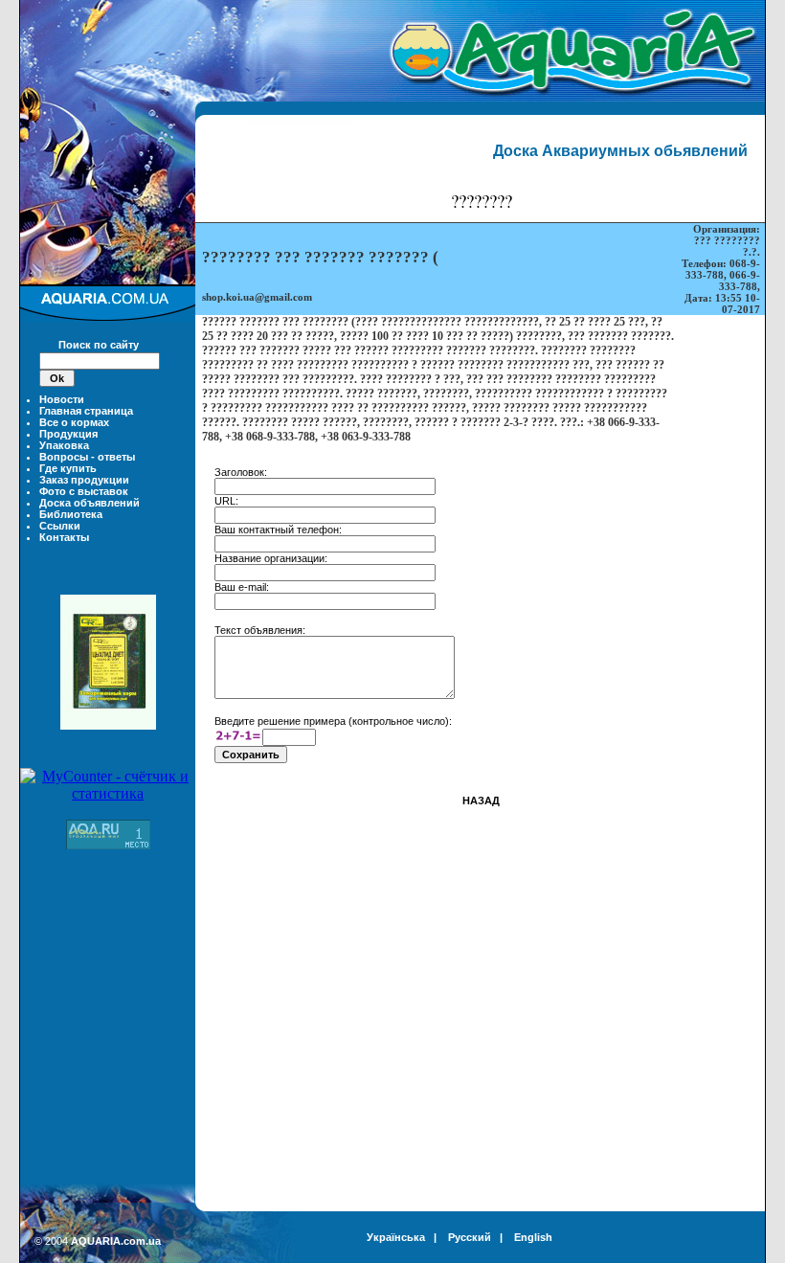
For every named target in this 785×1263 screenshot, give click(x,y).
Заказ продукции (84, 479)
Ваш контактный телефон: (278, 529)
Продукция (68, 434)
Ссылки (59, 525)
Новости (61, 399)
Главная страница (86, 411)
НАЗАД (481, 800)
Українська (396, 1237)
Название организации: (270, 558)
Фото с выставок (83, 491)
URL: (226, 501)
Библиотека (70, 514)
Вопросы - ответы (87, 456)
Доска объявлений (89, 502)
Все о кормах (74, 422)
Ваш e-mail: (241, 587)
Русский (469, 1237)
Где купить (68, 468)
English (533, 1237)
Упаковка (64, 445)
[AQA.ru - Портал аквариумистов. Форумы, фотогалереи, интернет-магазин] (108, 844)
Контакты (64, 537)
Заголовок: (240, 472)
